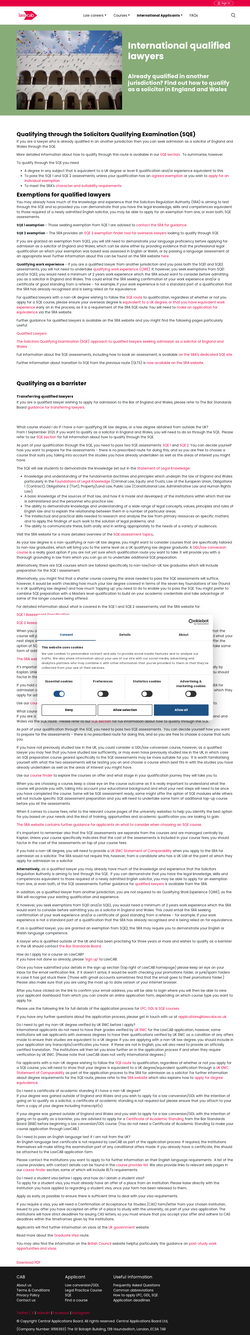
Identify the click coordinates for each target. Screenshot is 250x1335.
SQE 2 (184, 445)
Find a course (76, 1300)
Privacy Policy (28, 1295)
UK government (122, 1227)
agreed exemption (167, 175)
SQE (68, 1295)
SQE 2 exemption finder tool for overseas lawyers (125, 233)
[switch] (103, 694)
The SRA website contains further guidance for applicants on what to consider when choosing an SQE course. (109, 824)
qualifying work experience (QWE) (121, 269)
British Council (99, 1243)
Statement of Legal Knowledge (163, 468)
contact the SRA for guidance (161, 225)
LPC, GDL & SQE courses (159, 1008)
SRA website (137, 1077)
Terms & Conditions (33, 1290)
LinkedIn (43, 1313)
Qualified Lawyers (31, 333)
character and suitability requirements (88, 185)
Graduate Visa (66, 1235)
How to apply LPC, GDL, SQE (135, 1295)
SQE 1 (167, 445)
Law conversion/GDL (82, 1285)
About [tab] (184, 635)
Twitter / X (25, 1313)
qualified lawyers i (150, 884)
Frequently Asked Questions (136, 1285)
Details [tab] (125, 635)
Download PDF (28, 1262)
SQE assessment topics (133, 534)
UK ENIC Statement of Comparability (141, 851)
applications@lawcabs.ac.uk (202, 1016)
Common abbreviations (133, 1290)
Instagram (81, 1313)
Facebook (61, 1313)
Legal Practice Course (83, 1290)
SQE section (170, 154)
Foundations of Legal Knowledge (82, 481)
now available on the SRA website (175, 362)
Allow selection (125, 710)
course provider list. (133, 1165)
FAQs (194, 15)
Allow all (181, 710)
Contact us (26, 1300)
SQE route (134, 297)
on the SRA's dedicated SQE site (205, 354)
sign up (91, 959)
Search (233, 15)
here (165, 256)
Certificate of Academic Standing (155, 1119)
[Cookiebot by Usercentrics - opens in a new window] (191, 622)
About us (24, 1285)
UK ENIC (141, 1029)
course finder (41, 775)
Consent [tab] (66, 635)
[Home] (28, 15)
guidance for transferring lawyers (56, 407)
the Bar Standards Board (80, 946)
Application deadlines (131, 1300)
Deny (69, 710)
